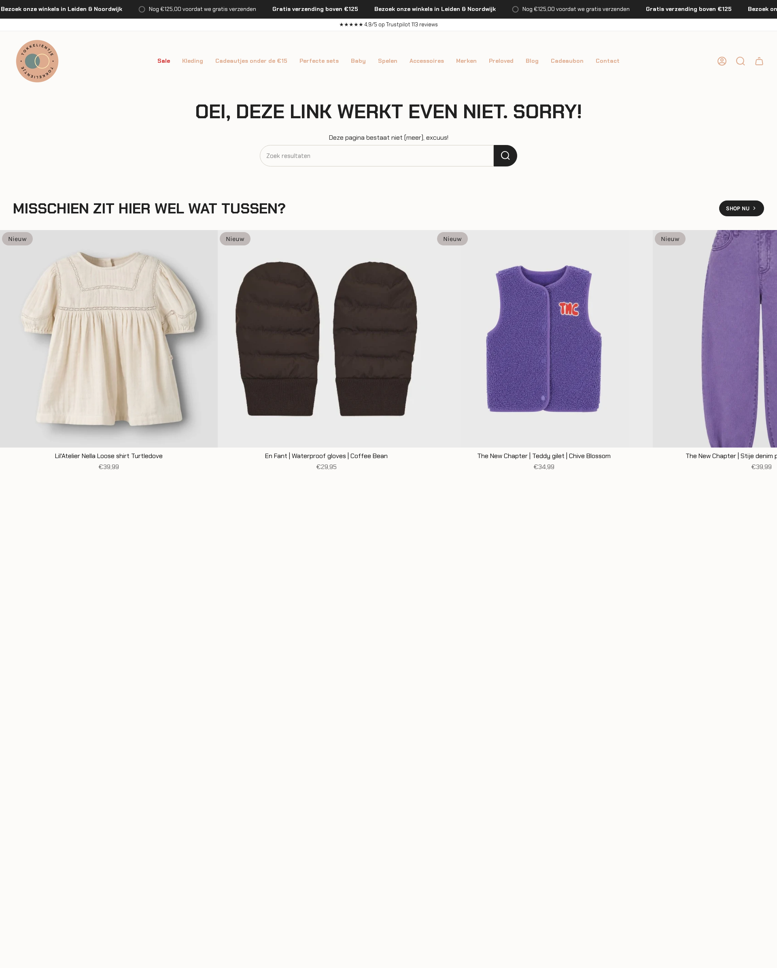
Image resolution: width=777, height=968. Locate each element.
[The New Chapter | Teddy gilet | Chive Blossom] (544, 339)
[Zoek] (505, 155)
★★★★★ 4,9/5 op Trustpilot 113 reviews (388, 24)
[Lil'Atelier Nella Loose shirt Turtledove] (109, 339)
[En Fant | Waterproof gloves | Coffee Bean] (326, 339)
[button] (163, 61)
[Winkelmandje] (759, 61)
